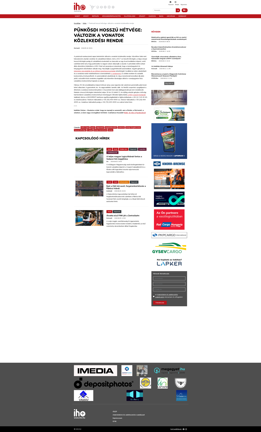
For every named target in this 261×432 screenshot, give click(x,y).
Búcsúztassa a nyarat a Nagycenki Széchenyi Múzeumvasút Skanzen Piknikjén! (168, 75)
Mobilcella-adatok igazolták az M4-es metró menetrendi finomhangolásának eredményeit (169, 38)
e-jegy (89, 130)
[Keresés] (178, 10)
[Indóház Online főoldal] (113, 7)
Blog (161, 16)
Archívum (171, 16)
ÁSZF (115, 411)
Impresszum (117, 418)
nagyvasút (100, 127)
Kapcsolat (171, 4)
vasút (93, 127)
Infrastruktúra (124, 182)
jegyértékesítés (111, 127)
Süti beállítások (176, 429)
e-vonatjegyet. (116, 73)
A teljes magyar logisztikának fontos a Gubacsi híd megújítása (124, 157)
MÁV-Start (85, 127)
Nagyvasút (133, 149)
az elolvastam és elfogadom (169, 296)
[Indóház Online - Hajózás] (109, 7)
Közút (86, 16)
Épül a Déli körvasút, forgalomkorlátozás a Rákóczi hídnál (126, 187)
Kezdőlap (77, 23)
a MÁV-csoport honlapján (137, 95)
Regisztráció (184, 4)
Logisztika (142, 149)
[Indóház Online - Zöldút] (105, 7)
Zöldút (142, 16)
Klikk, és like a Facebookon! (135, 113)
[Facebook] (170, 2)
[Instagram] (175, 2)
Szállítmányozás (112, 152)
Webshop (182, 16)
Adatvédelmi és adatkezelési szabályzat (129, 415)
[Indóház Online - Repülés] (93, 7)
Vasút (77, 16)
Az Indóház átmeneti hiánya (162, 66)
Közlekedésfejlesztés (111, 16)
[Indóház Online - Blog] (101, 7)
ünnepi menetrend (100, 130)
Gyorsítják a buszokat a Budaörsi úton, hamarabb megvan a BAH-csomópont (166, 58)
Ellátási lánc (129, 16)
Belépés (177, 4)
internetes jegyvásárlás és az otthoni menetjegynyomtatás (95, 71)
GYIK (114, 421)
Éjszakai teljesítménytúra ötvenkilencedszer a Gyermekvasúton (168, 48)
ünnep (110, 130)
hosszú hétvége (80, 130)
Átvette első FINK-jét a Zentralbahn (122, 215)
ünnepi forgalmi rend (133, 127)
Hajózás (152, 16)
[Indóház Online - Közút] (97, 7)
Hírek (84, 23)
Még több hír (169, 83)
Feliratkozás (160, 303)
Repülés (95, 16)
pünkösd (121, 127)
